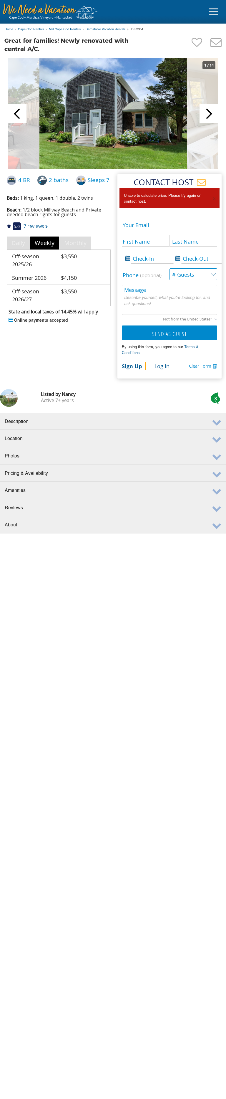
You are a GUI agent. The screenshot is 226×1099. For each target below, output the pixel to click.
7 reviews (34, 226)
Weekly (44, 243)
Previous (17, 113)
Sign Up (132, 366)
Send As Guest (169, 334)
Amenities (15, 490)
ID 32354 (136, 29)
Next (209, 113)
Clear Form (200, 366)
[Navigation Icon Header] (214, 12)
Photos (12, 455)
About (11, 524)
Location (14, 438)
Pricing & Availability (26, 473)
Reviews (14, 507)
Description (17, 421)
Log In (162, 366)
